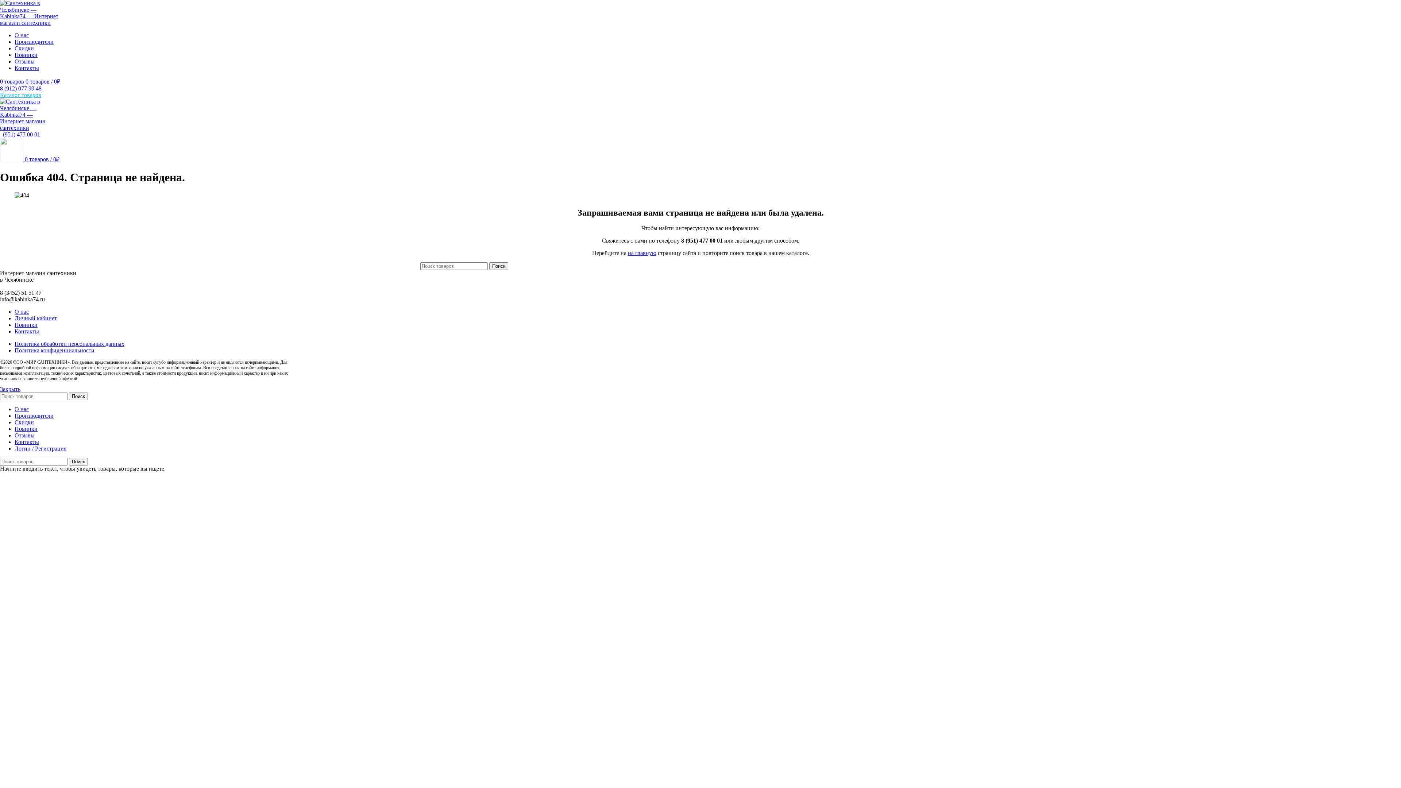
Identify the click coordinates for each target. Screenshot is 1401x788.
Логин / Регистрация (40, 448)
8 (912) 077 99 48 (21, 88)
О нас (22, 312)
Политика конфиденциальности (54, 350)
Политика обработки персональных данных (69, 344)
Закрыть (10, 389)
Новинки (26, 325)
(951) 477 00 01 (20, 134)
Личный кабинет (36, 318)
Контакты (27, 331)
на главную (642, 253)
